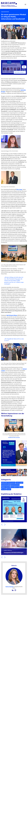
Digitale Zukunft (6, 487)
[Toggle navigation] (25, 4)
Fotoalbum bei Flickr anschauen (14, 437)
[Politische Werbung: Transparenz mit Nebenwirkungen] (14, 542)
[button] (14, 67)
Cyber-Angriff (19, 482)
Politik (21, 487)
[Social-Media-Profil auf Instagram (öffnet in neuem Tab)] (15, 590)
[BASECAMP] (9, 4)
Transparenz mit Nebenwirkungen (13, 551)
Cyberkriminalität (6, 485)
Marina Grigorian (10, 586)
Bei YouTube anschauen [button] (19, 72)
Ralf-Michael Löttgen (12, 315)
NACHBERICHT (15, 487)
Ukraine (9, 489)
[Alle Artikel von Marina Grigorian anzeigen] (14, 576)
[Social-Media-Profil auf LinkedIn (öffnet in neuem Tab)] (12, 590)
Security (4, 489)
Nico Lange (19, 189)
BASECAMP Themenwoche (8, 482)
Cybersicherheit (15, 485)
